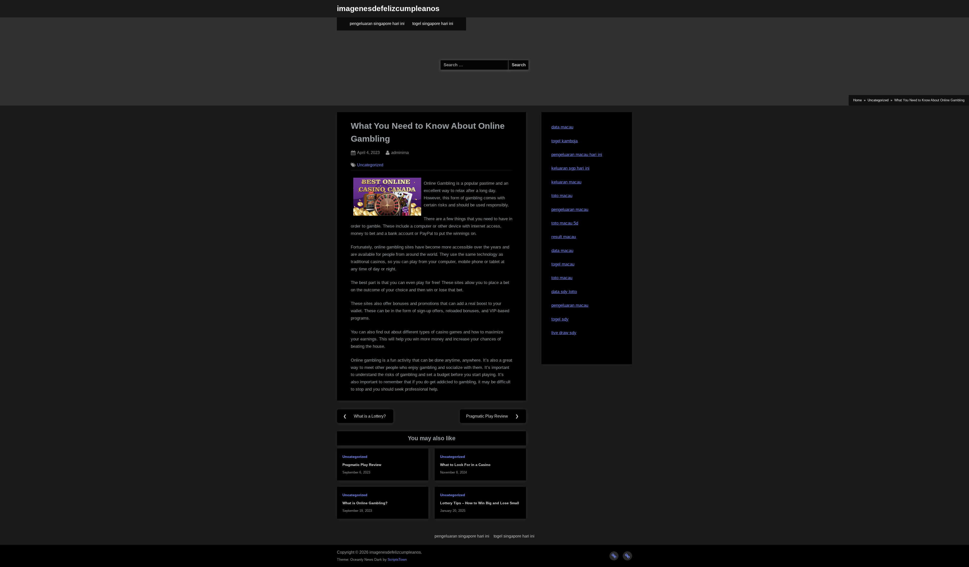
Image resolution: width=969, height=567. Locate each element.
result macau (563, 236)
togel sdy (560, 319)
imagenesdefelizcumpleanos (388, 8)
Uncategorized (370, 165)
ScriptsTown (397, 559)
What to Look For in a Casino (465, 465)
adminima (400, 152)
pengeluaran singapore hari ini (377, 23)
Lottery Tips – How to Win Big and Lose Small (479, 503)
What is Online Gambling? (365, 503)
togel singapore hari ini (432, 23)
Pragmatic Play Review (361, 465)
